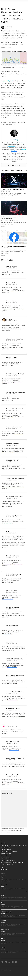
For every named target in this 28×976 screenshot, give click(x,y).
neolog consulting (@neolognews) (14, 496)
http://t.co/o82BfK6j (12, 666)
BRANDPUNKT (11, 146)
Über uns (3, 843)
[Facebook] (8, 165)
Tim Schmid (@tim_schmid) (13, 301)
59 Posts (3, 931)
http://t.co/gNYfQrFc (7, 564)
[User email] (19, 165)
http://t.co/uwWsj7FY (7, 347)
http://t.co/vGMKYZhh (12, 700)
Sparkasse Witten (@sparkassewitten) (15, 392)
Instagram (3, 894)
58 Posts (3, 940)
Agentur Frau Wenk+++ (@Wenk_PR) (15, 758)
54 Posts (3, 949)
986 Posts (3, 886)
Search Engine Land (9, 81)
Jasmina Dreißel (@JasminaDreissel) (15, 478)
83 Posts (3, 922)
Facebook (3, 197)
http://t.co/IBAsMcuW (12, 766)
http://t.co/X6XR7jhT (7, 274)
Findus (8, 531)
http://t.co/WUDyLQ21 (17, 468)
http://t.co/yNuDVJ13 (18, 486)
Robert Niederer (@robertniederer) (14, 339)
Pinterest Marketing (5, 858)
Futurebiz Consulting (6, 849)
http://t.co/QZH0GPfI (18, 291)
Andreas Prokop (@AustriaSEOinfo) (14, 692)
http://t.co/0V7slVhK (7, 615)
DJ (7, 725)
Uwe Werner (9, 319)
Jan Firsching (9, 26)
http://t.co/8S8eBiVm (7, 451)
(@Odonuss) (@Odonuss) (12, 590)
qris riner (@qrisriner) (11, 357)
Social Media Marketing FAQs (8, 860)
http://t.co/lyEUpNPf (7, 506)
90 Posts (3, 913)
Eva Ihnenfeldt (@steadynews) (13, 574)
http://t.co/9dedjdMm (7, 365)
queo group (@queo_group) (12, 443)
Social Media (4, 885)
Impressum (4, 867)
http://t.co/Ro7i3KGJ (7, 468)
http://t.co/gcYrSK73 (7, 523)
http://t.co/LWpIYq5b (18, 433)
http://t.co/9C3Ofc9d (7, 783)
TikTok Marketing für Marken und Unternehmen (12, 862)
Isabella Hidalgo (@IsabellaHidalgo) (15, 374)
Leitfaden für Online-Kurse (7, 864)
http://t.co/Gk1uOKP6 (17, 783)
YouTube (3, 938)
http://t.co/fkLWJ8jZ (7, 309)
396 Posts (3, 895)
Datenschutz (4, 869)
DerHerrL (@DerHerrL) (11, 282)
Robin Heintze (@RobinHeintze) (14, 427)
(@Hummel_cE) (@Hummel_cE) (13, 607)
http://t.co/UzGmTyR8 (7, 598)
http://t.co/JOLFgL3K (7, 417)
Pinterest (3, 947)
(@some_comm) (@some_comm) (14, 515)
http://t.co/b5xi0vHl (14, 749)
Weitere (25, 170)
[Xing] (17, 165)
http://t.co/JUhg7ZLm (7, 486)
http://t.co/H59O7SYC (17, 615)
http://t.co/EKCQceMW (17, 309)
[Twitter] (15, 165)
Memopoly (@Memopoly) (12, 774)
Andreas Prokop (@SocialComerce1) (15, 675)
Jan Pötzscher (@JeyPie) (12, 460)
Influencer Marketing (6, 853)
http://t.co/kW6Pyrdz (17, 417)
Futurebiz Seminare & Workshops (9, 851)
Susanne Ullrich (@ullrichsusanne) (14, 408)
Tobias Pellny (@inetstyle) (12, 556)
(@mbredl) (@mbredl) (11, 266)
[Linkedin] (13, 165)
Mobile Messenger (5, 929)
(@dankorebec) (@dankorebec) (13, 708)
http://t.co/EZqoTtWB (20, 716)
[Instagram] (10, 165)
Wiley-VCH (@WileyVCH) (12, 625)
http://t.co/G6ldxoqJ (17, 382)
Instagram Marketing (6, 856)
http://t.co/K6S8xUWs (7, 582)
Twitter (2, 902)
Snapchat (3, 920)
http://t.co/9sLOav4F (12, 683)
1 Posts (2, 877)
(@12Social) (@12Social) (12, 741)
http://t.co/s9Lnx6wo (18, 347)
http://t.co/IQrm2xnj (7, 382)
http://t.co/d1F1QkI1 (7, 633)
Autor (22, 143)
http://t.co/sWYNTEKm (7, 400)
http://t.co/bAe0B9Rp (17, 564)
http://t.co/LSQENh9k (7, 291)
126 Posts (3, 904)
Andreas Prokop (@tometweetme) (14, 658)
